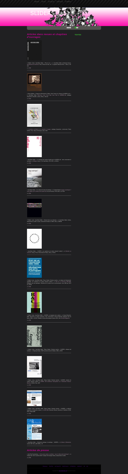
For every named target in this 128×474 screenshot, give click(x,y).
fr (84, 466)
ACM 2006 (46, 410)
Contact (79, 466)
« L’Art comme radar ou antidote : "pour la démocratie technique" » (54, 454)
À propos (68, 1)
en (87, 466)
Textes (44, 1)
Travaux (36, 1)
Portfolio (60, 1)
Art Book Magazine (65, 318)
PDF (30, 68)
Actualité (51, 1)
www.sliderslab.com (63, 470)
